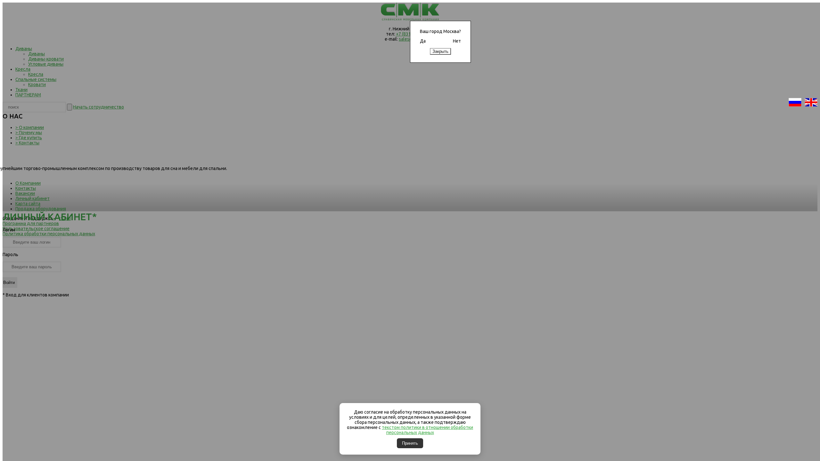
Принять (410, 443)
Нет (457, 41)
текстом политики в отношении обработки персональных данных (427, 430)
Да (423, 41)
